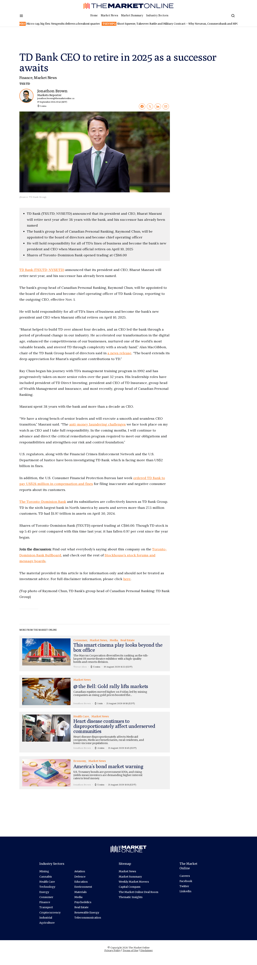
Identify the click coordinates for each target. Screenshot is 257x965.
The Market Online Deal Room (138, 892)
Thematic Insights (130, 897)
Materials (80, 892)
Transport (46, 907)
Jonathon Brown (52, 96)
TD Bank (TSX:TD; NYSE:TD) (41, 270)
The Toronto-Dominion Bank (42, 501)
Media (78, 897)
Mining (44, 871)
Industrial (45, 917)
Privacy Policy (112, 950)
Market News (109, 15)
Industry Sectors (157, 15)
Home (94, 15)
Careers (184, 876)
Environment (83, 886)
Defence (79, 876)
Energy (44, 892)
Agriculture (47, 922)
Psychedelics (82, 902)
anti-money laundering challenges (97, 424)
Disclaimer (146, 950)
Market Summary (132, 15)
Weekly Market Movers (134, 881)
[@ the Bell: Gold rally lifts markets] (94, 691)
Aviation (79, 871)
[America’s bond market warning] (94, 772)
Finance (25, 77)
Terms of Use (130, 950)
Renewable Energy (86, 912)
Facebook (185, 881)
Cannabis (45, 876)
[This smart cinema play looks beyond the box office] (94, 653)
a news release (119, 353)
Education (81, 881)
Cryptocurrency (50, 912)
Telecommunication (87, 917)
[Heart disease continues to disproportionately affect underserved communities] (94, 732)
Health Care (47, 881)
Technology (47, 886)
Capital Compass (129, 886)
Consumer (46, 897)
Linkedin (185, 891)
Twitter (184, 886)
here (127, 579)
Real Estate (81, 907)
